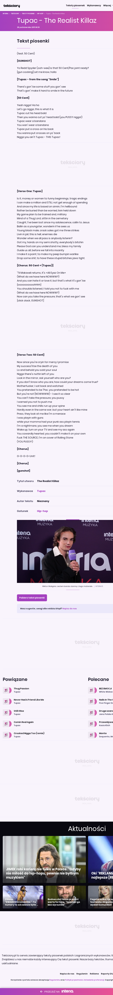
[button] (75, 5)
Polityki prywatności (74, 980)
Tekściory (15, 14)
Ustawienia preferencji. (94, 980)
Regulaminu (54, 980)
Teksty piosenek (28, 14)
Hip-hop (40, 14)
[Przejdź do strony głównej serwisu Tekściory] (11, 5)
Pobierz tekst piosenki (32, 597)
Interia (5, 14)
